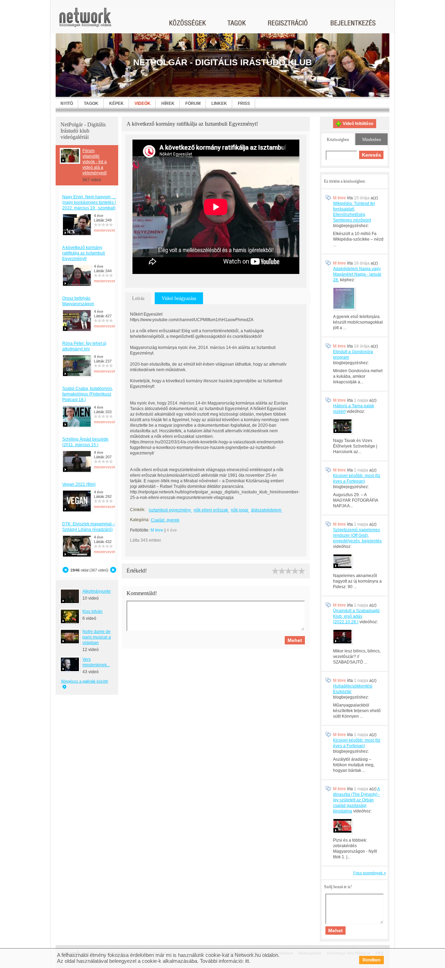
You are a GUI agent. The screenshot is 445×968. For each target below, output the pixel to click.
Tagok (91, 103)
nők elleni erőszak (211, 510)
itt (247, 961)
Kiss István (92, 611)
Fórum (193, 103)
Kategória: (139, 519)
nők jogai (239, 510)
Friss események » (369, 873)
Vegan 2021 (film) (79, 484)
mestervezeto (105, 230)
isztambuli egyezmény (170, 510)
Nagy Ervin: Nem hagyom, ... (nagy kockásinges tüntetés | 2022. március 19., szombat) (89, 202)
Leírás (138, 298)
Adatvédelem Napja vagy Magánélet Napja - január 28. (357, 274)
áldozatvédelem (266, 510)
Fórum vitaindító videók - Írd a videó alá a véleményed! (94, 161)
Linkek (219, 103)
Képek (116, 103)
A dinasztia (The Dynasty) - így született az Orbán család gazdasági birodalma (356, 799)
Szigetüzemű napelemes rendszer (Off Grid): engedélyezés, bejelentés (357, 535)
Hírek (168, 103)
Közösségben (338, 139)
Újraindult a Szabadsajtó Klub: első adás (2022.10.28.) (356, 616)
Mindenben (371, 139)
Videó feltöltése (358, 123)
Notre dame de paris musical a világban (96, 637)
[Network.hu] (85, 20)
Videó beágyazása (179, 298)
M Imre (157, 530)
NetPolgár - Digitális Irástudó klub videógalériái (83, 131)
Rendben (371, 960)
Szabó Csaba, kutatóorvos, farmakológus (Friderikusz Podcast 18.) (87, 394)
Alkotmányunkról (98, 591)
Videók (143, 103)
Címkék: (137, 509)
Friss (244, 103)
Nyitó (66, 103)
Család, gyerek (165, 520)
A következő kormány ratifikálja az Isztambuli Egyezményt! (83, 253)
